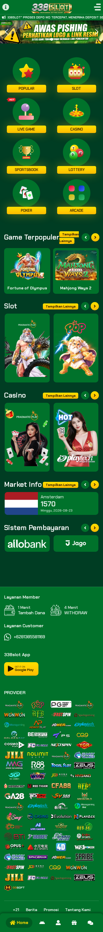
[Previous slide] (86, 237)
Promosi (51, 909)
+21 (16, 909)
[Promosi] (74, 922)
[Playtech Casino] (76, 437)
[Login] (58, 922)
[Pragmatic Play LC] (27, 437)
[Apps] (42, 922)
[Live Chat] (90, 922)
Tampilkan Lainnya (69, 237)
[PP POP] (76, 348)
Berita (31, 909)
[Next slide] (95, 237)
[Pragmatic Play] (27, 348)
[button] (96, 32)
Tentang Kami (77, 909)
